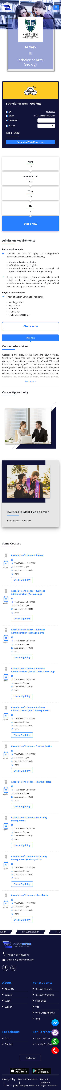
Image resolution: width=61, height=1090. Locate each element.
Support (8, 1006)
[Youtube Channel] (13, 968)
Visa (37, 1006)
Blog (37, 1018)
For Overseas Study (30, 932)
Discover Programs (44, 994)
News (7, 1038)
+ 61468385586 (21, 954)
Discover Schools (43, 989)
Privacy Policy (8, 1079)
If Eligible (30, 337)
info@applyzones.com (23, 959)
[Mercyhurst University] (30, 29)
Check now (30, 326)
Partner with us (42, 1038)
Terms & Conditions (27, 1079)
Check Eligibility (22, 579)
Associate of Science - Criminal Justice (31, 746)
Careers (8, 994)
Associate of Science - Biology (27, 555)
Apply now (31, 1058)
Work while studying (44, 1012)
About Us (9, 989)
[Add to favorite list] (6, 556)
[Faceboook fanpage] (5, 968)
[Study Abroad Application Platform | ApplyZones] (7, 7)
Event (7, 1000)
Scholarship (40, 1000)
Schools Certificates (44, 1044)
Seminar (9, 1044)
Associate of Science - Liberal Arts (29, 895)
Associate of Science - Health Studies (31, 781)
